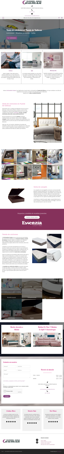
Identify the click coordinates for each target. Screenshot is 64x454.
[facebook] (59, 18)
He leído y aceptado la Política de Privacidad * (14, 380)
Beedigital (59, 451)
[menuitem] (51, 440)
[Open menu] (3, 18)
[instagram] (62, 18)
